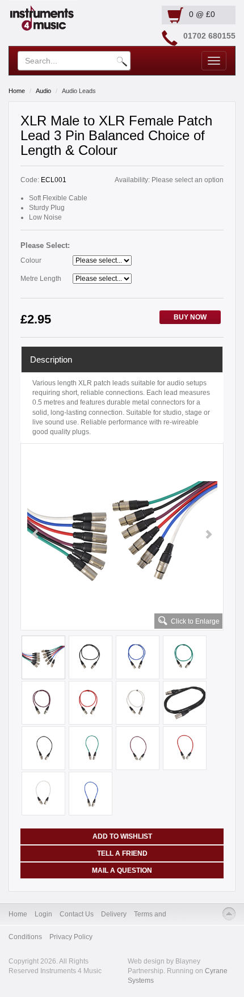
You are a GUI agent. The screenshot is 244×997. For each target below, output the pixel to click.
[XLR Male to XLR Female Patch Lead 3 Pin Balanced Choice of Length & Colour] (122, 534)
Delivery (114, 914)
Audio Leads (79, 90)
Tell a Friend (122, 853)
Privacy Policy (70, 937)
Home (17, 90)
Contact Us (77, 914)
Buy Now (190, 317)
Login (43, 914)
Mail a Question (122, 870)
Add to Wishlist (122, 836)
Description (51, 359)
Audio (43, 90)
